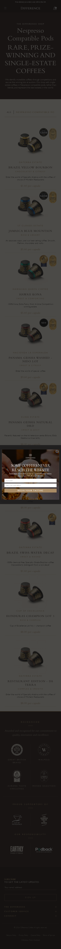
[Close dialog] (57, 451)
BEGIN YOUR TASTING (30, 490)
